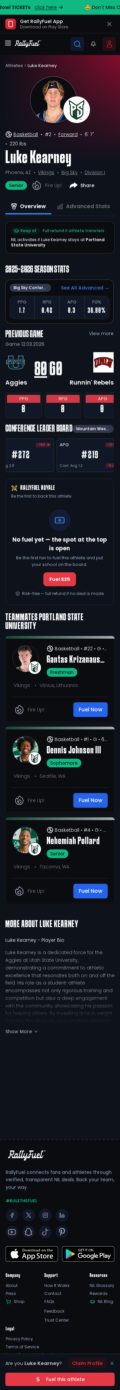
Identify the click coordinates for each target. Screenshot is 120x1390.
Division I (95, 172)
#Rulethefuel (21, 1201)
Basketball (25, 134)
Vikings (46, 172)
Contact (52, 1293)
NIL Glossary (102, 1285)
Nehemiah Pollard (73, 841)
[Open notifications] (93, 44)
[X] (28, 1215)
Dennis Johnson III (74, 750)
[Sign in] (109, 44)
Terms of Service (22, 1347)
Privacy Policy (19, 1339)
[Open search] (77, 44)
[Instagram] (45, 1215)
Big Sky (69, 172)
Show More (18, 1031)
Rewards (99, 1293)
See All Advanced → (85, 287)
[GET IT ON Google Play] (32, 1254)
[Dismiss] (112, 1363)
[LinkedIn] (62, 1215)
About (12, 1285)
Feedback (54, 1311)
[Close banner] (109, 24)
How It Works (57, 1285)
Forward (68, 134)
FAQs (49, 1301)
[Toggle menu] (8, 43)
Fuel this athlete (65, 1379)
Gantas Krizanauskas (77, 660)
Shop (19, 1301)
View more (101, 333)
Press (11, 1293)
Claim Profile (87, 1363)
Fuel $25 (59, 579)
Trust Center (56, 1320)
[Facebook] (12, 1215)
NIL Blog (105, 1301)
